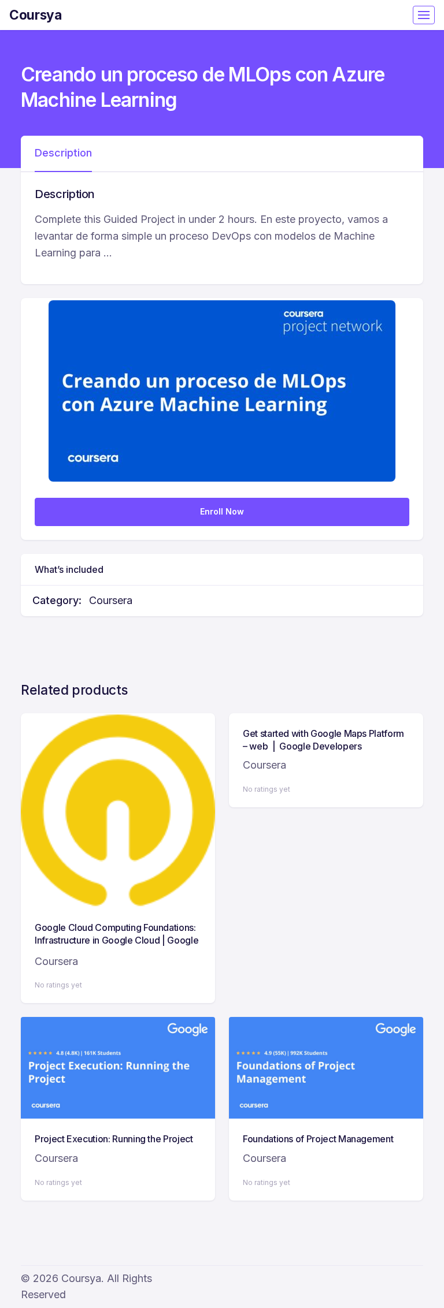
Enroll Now (222, 511)
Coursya (35, 15)
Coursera (110, 600)
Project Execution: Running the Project (114, 1139)
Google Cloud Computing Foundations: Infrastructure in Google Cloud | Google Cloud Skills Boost (116, 940)
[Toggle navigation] (424, 15)
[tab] (63, 154)
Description (63, 153)
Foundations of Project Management (318, 1139)
